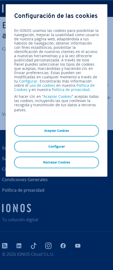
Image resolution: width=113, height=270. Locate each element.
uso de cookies (41, 85)
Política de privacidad (71, 89)
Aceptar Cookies (58, 96)
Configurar (28, 81)
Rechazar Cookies (56, 162)
